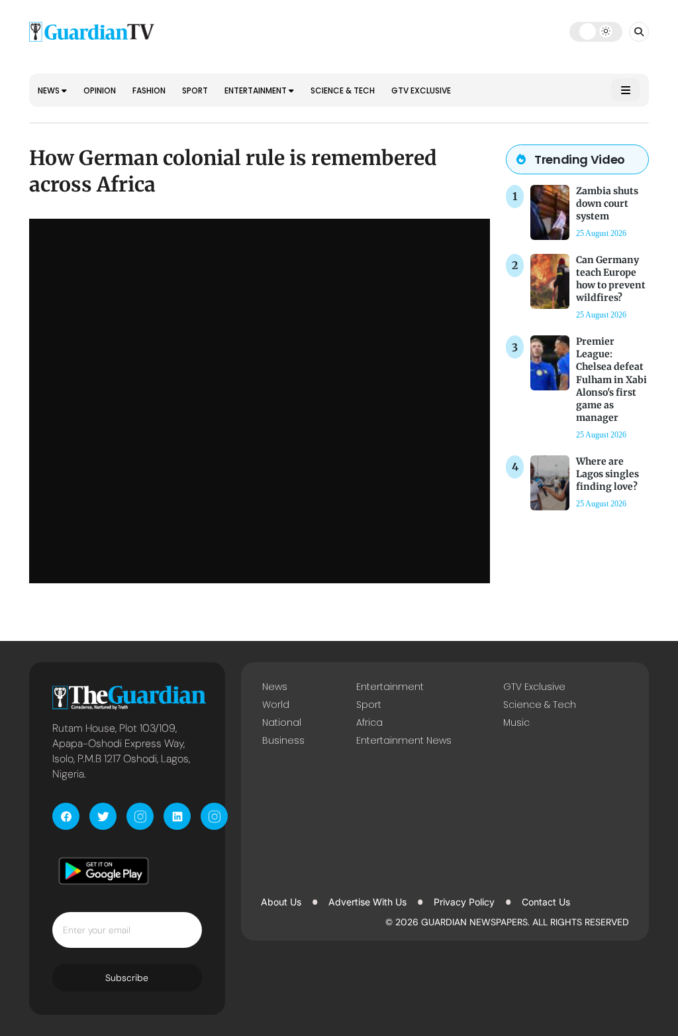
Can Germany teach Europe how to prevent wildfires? (611, 279)
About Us (281, 901)
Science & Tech (343, 90)
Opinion (99, 90)
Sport (195, 90)
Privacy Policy (464, 901)
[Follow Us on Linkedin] (177, 816)
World (275, 704)
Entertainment (256, 90)
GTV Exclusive (421, 90)
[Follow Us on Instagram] (140, 816)
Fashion (149, 90)
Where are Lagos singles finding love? (607, 473)
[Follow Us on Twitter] (103, 816)
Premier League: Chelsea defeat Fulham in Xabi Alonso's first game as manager (611, 379)
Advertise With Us (367, 901)
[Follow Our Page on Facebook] (65, 816)
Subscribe (126, 978)
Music (516, 722)
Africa (369, 722)
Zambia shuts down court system (607, 203)
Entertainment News (404, 740)
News (50, 90)
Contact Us (546, 901)
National (281, 722)
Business (283, 740)
